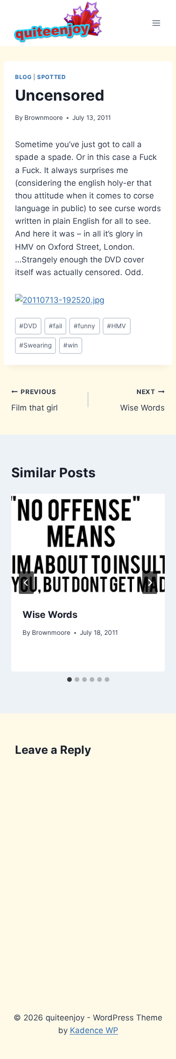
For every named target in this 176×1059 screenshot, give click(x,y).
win (70, 345)
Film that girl (34, 400)
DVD (28, 326)
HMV (116, 326)
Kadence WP (94, 1030)
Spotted (51, 76)
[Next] (149, 582)
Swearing (35, 345)
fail (55, 326)
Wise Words (142, 400)
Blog (23, 76)
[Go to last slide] (26, 582)
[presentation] (88, 545)
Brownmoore (43, 117)
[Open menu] (156, 23)
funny (84, 326)
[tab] (69, 679)
